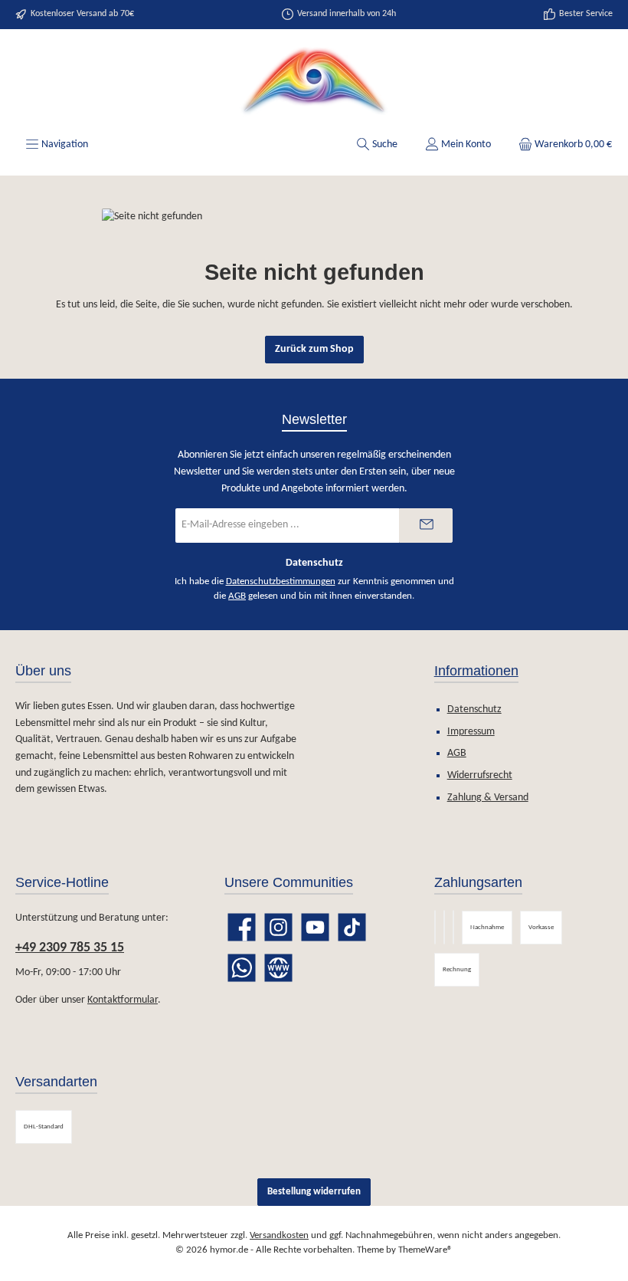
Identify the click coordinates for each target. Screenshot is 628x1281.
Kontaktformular (122, 1000)
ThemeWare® (425, 1250)
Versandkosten (279, 1235)
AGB (237, 596)
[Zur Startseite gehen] (314, 81)
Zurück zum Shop (314, 349)
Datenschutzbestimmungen (280, 581)
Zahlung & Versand (487, 797)
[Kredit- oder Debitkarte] (453, 927)
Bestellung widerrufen (314, 1192)
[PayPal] (435, 927)
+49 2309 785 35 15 (69, 948)
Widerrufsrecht (479, 775)
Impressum (471, 731)
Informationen (476, 670)
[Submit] (426, 525)
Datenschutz (474, 709)
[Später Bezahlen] (444, 927)
